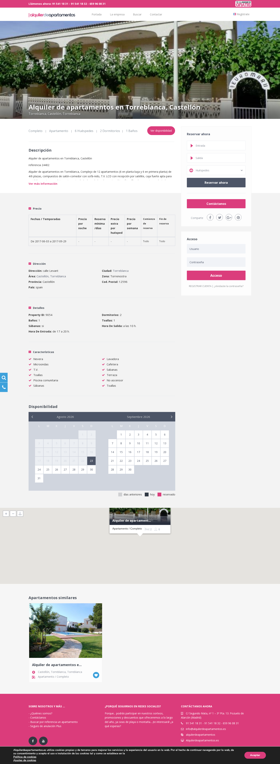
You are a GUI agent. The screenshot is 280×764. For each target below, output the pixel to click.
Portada (97, 14)
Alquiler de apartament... (131, 520)
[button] (140, 541)
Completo (35, 131)
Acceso (216, 275)
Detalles (38, 308)
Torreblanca (37, 114)
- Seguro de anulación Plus (45, 726)
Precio (37, 208)
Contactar (156, 14)
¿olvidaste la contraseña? (228, 286)
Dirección (39, 264)
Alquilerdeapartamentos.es (202, 740)
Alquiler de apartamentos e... (57, 665)
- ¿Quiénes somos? (40, 713)
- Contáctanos (37, 717)
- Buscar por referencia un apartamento (53, 722)
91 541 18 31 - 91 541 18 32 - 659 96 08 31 (212, 723)
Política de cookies (24, 757)
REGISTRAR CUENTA (200, 286)
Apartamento (58, 131)
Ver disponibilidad (161, 130)
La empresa (117, 14)
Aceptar (255, 755)
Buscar (137, 14)
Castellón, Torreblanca (64, 114)
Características (43, 352)
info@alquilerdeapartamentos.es (206, 729)
